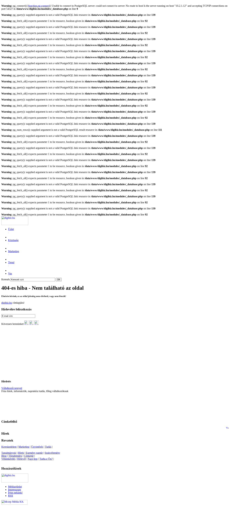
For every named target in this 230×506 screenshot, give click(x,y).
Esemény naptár (34, 452)
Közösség (13, 240)
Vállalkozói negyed (11, 388)
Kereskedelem (9, 446)
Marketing (13, 251)
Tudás (48, 446)
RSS (10, 495)
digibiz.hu (6, 302)
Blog (4, 455)
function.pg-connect (39, 5)
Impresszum (14, 489)
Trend (11, 262)
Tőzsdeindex (15, 455)
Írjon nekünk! (15, 492)
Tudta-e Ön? (46, 458)
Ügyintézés (37, 446)
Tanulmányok (8, 452)
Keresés (5, 279)
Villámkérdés (8, 458)
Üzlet (11, 229)
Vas (10, 273)
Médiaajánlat (15, 486)
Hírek (21, 452)
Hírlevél (21, 458)
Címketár (29, 455)
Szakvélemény (52, 452)
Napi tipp (33, 458)
